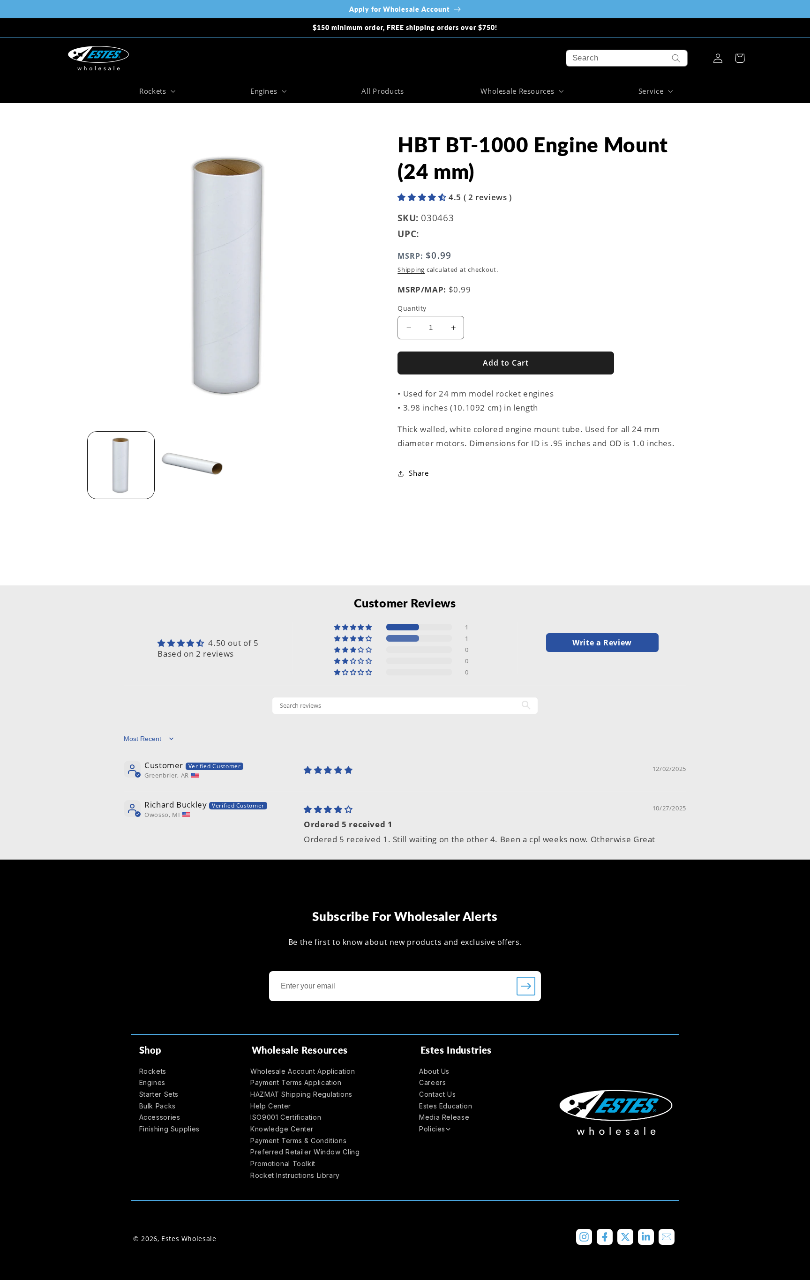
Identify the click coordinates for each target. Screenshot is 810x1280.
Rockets (152, 1071)
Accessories (159, 1117)
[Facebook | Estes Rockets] (605, 1237)
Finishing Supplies (169, 1129)
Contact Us (437, 1094)
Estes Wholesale (188, 1238)
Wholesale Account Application (302, 1071)
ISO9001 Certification (285, 1117)
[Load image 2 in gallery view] (192, 465)
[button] (156, 91)
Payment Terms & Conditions (298, 1141)
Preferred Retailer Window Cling (305, 1152)
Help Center (270, 1106)
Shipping (411, 270)
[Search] (676, 58)
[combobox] (626, 58)
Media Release (444, 1117)
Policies (432, 1129)
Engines (152, 1082)
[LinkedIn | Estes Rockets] (646, 1237)
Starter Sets (159, 1094)
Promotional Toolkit (282, 1164)
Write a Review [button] (602, 642)
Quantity (412, 308)
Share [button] (418, 473)
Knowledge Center (282, 1129)
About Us (434, 1071)
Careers (432, 1082)
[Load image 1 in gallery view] (121, 465)
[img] (328, 769)
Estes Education (445, 1106)
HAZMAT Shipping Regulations (301, 1094)
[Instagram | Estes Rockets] (584, 1237)
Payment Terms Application (296, 1082)
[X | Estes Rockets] (625, 1237)
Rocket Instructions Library (295, 1175)
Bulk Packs (157, 1106)
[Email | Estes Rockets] (667, 1237)
